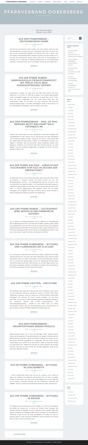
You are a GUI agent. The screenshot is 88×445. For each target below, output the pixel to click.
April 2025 (70, 153)
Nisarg (59, 442)
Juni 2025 (70, 147)
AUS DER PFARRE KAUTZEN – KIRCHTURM (34, 283)
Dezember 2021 (72, 272)
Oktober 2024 (71, 171)
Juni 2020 (70, 320)
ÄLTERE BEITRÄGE (19, 434)
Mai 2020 (70, 323)
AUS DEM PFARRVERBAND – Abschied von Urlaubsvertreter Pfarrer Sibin (74, 87)
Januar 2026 (71, 125)
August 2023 (71, 214)
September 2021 (72, 275)
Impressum (79, 1)
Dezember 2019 (72, 339)
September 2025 (72, 138)
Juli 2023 (70, 217)
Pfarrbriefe (47, 1)
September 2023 (72, 211)
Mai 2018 (70, 372)
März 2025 (71, 156)
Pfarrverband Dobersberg (16, 2)
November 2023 (72, 205)
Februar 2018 (71, 378)
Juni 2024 (70, 183)
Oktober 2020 (71, 308)
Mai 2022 (70, 256)
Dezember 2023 (72, 202)
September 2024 (72, 174)
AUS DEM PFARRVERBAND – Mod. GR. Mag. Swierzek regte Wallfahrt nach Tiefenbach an (34, 124)
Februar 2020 (71, 333)
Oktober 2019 (71, 342)
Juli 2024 (70, 180)
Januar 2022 (71, 269)
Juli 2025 (70, 144)
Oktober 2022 (71, 241)
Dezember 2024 (72, 165)
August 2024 (71, 177)
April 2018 (70, 375)
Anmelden (70, 392)
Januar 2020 (71, 336)
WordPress (48, 442)
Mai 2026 (70, 113)
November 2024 (72, 168)
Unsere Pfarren (57, 1)
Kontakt (72, 1)
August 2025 (71, 141)
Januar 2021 (71, 299)
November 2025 (72, 131)
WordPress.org (72, 401)
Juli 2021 (70, 281)
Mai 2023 (70, 220)
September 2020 (72, 311)
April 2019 (70, 351)
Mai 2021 (70, 287)
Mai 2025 (70, 150)
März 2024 (71, 192)
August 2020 (71, 314)
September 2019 (72, 345)
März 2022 (71, 262)
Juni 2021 (70, 284)
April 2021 (70, 290)
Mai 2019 (70, 348)
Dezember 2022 (72, 235)
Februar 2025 (71, 159)
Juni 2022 (70, 253)
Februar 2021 (71, 296)
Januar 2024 (71, 198)
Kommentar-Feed (72, 398)
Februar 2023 (71, 229)
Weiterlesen (34, 65)
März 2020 (71, 329)
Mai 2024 (70, 186)
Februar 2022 (71, 265)
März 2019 (70, 354)
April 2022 (70, 259)
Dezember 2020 (72, 302)
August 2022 (71, 247)
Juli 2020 (70, 317)
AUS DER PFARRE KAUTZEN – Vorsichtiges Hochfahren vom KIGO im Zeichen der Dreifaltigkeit (34, 167)
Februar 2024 (71, 195)
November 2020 (72, 305)
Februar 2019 (71, 357)
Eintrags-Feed (71, 395)
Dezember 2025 (72, 128)
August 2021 (71, 278)
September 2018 (72, 366)
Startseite (33, 1)
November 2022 (72, 238)
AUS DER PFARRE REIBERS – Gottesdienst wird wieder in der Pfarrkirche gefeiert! (34, 211)
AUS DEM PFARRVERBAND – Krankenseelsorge (72, 78)
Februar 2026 (71, 122)
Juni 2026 (70, 110)
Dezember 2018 (72, 360)
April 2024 (70, 189)
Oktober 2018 (71, 363)
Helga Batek (39, 44)
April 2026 (70, 116)
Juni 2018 (70, 369)
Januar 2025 (71, 162)
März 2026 (71, 119)
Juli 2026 (70, 107)
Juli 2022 (70, 250)
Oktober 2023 (71, 208)
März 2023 (71, 226)
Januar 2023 (71, 232)
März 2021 (70, 293)
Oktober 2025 (71, 134)
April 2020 (70, 326)
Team (65, 1)
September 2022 (72, 244)
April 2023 (70, 223)
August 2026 (71, 104)
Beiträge (40, 1)
